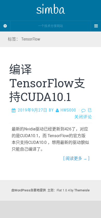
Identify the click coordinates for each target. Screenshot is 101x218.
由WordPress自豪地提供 (28, 190)
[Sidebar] (5, 26)
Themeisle (82, 190)
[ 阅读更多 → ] (76, 158)
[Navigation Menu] (96, 26)
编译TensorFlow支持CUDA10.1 (47, 83)
